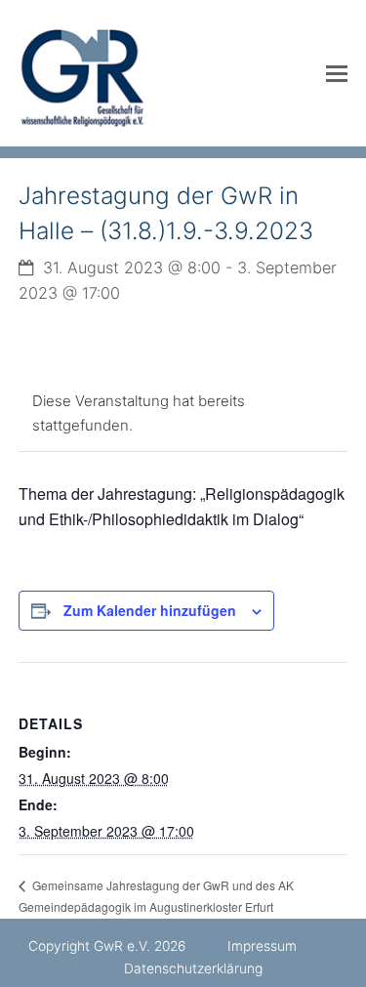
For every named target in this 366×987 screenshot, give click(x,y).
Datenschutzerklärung (193, 968)
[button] (336, 73)
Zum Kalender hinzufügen (149, 610)
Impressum (262, 946)
